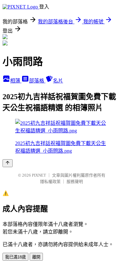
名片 (58, 80)
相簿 (15, 80)
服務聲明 (75, 181)
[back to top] (8, 163)
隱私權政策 (50, 181)
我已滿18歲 (15, 257)
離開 (36, 257)
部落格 (37, 80)
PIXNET (39, 175)
